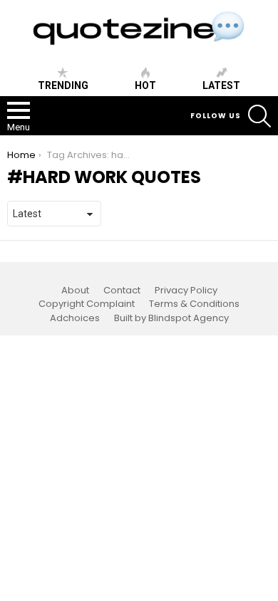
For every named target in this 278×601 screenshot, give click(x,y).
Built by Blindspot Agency (171, 318)
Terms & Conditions (194, 304)
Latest (221, 85)
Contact (121, 290)
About (75, 290)
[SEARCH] (259, 116)
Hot (145, 85)
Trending (63, 85)
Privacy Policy (186, 290)
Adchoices (75, 318)
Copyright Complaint (86, 304)
